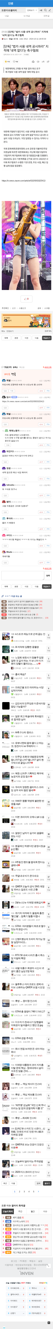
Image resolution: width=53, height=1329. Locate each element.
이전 (26, 338)
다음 (36, 338)
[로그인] (44, 3)
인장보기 (10, 331)
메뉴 (3, 331)
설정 (40, 1261)
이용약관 (9, 1265)
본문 (16, 338)
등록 (48, 575)
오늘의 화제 (8, 1211)
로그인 (14, 1261)
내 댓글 (27, 16)
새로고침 (48, 367)
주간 (20, 1211)
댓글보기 (46, 586)
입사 (6, 39)
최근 (5, 1183)
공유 (39, 308)
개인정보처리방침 (23, 1265)
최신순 (22, 367)
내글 (7, 16)
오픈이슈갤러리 (9, 10)
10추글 (46, 16)
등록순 (15, 367)
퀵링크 (32, 1261)
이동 (11, 391)
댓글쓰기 (46, 338)
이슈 (45, 1211)
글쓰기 (50, 10)
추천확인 (5, 308)
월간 (33, 1211)
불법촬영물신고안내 (26, 1268)
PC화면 (23, 1261)
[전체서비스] (49, 3)
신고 (14, 308)
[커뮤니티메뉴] (3, 3)
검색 (38, 1183)
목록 (6, 338)
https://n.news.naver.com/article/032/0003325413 (23, 180)
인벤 (10, 3)
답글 (5, 391)
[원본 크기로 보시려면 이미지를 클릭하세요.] (26, 107)
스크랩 (47, 308)
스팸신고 (22, 308)
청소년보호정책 (41, 1265)
